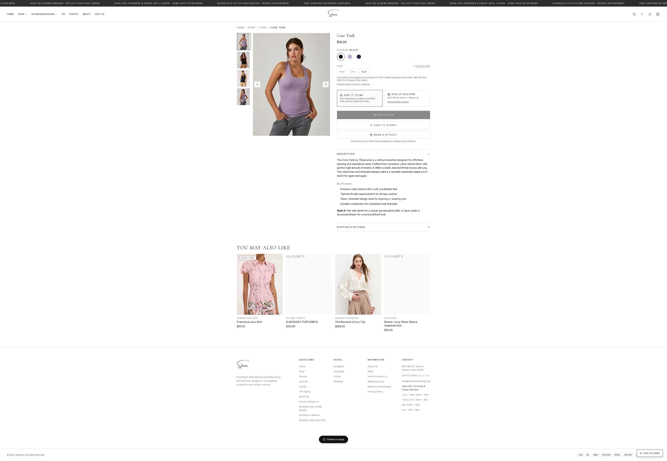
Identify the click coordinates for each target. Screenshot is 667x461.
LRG (353, 71)
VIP (63, 14)
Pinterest (338, 381)
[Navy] (359, 57)
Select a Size (383, 115)
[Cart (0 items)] (658, 14)
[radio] (359, 98)
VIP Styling (304, 391)
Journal (303, 381)
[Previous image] (257, 84)
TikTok (337, 376)
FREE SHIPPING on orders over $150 (306, 3)
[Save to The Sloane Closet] (278, 258)
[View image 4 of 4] (244, 96)
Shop (21, 14)
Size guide (423, 66)
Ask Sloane (652, 453)
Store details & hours (398, 102)
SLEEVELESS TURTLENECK (302, 321)
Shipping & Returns (351, 227)
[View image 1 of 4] (244, 41)
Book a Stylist (385, 134)
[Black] (341, 57)
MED (342, 71)
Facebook (339, 371)
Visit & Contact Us (309, 401)
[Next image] (326, 84)
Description (346, 154)
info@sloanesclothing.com (416, 381)
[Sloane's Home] (333, 14)
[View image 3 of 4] (244, 78)
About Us (304, 396)
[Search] (634, 14)
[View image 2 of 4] (244, 59)
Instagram (339, 366)
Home (10, 14)
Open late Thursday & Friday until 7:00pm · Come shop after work (137, 3)
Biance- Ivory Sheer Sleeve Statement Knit (400, 323)
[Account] (650, 14)
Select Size (259, 312)
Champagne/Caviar (43, 14)
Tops (263, 27)
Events (73, 14)
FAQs (370, 371)
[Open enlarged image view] (291, 84)
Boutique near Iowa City (312, 420)
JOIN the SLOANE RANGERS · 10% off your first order (43, 3)
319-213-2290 (416, 375)
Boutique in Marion (309, 415)
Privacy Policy (375, 391)
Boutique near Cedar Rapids (310, 408)
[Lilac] (350, 57)
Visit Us (100, 14)
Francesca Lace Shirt (249, 321)
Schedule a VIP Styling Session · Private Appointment (232, 3)
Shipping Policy (376, 381)
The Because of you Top (350, 321)
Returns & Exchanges (379, 386)
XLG (364, 71)
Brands (303, 376)
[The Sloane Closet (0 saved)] (642, 14)
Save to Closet (385, 125)
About (87, 14)
